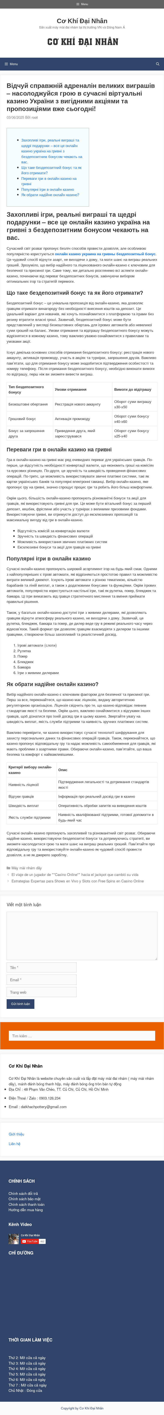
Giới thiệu (16, 1134)
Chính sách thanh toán (26, 1204)
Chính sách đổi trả (23, 1193)
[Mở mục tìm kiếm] (157, 64)
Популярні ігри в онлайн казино (47, 189)
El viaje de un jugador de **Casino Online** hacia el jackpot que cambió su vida (75, 874)
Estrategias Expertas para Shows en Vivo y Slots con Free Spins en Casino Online (78, 880)
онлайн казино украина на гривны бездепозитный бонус (105, 253)
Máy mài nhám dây (27, 867)
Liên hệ (14, 1143)
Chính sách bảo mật (25, 1198)
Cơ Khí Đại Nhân (82, 20)
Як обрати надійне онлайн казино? (50, 194)
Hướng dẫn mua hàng (26, 1209)
